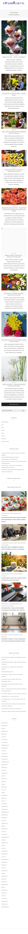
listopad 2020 (4, 809)
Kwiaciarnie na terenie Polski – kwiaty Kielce (14, 94)
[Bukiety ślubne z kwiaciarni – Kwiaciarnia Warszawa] (14, 228)
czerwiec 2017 (4, 870)
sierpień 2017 (4, 865)
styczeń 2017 (4, 881)
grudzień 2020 (4, 806)
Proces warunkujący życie (7, 671)
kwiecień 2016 (4, 890)
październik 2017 (5, 859)
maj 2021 (3, 792)
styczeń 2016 (4, 898)
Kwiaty (11, 55)
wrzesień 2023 (4, 764)
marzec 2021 (4, 798)
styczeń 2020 (4, 834)
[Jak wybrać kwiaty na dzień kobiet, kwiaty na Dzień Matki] (14, 337)
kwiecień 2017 (4, 876)
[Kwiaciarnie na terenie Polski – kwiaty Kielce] (14, 90)
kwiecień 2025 (4, 731)
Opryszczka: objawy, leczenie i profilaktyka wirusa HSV (13, 711)
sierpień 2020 (4, 817)
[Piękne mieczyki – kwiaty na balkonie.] (14, 54)
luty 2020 (3, 831)
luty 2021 (3, 801)
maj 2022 (3, 784)
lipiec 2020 (3, 820)
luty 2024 (3, 750)
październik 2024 (5, 745)
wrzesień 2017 (4, 862)
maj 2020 (3, 826)
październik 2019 (5, 837)
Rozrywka (3, 438)
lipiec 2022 (3, 781)
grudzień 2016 (4, 884)
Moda (2, 433)
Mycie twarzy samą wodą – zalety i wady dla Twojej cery (14, 693)
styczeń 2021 (4, 803)
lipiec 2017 (3, 867)
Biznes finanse (4, 422)
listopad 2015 (4, 904)
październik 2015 (5, 906)
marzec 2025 (4, 734)
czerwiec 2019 (4, 842)
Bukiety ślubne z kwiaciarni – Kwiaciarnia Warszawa (14, 256)
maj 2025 (3, 728)
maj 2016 (3, 887)
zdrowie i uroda (5, 441)
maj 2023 (3, 775)
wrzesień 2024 (4, 748)
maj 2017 (3, 873)
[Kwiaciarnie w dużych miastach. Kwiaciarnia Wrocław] (14, 290)
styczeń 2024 (4, 753)
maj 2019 (3, 845)
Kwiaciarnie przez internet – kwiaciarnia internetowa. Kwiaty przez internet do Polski (14, 209)
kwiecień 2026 (4, 722)
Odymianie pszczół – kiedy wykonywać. (10, 696)
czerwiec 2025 (4, 725)
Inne (2, 427)
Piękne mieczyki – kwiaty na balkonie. (14, 57)
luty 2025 (3, 736)
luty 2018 (3, 856)
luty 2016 (3, 895)
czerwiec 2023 (4, 773)
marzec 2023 (4, 778)
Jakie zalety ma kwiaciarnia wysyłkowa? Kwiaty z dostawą (14, 132)
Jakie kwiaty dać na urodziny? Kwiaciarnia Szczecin (14, 170)
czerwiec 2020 (4, 823)
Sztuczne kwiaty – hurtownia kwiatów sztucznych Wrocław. (14, 385)
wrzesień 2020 (4, 814)
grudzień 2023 (4, 756)
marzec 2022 (4, 787)
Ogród (17, 55)
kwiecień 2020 (4, 828)
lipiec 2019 (3, 840)
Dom (2, 424)
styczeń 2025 (4, 739)
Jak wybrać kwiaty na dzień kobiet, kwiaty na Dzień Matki (14, 340)
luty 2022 (3, 789)
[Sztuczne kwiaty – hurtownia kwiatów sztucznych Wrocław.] (14, 381)
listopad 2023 (4, 759)
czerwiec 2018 (4, 851)
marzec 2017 (4, 879)
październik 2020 (5, 812)
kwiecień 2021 (4, 795)
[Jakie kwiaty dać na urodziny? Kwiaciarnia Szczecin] (14, 166)
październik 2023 (5, 762)
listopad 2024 (4, 742)
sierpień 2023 (4, 767)
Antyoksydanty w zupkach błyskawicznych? (11, 708)
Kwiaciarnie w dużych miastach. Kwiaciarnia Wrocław (14, 294)
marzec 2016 (4, 893)
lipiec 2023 (3, 770)
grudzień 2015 (4, 901)
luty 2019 (3, 848)
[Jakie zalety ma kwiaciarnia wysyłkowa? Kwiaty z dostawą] (14, 128)
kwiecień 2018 (4, 854)
